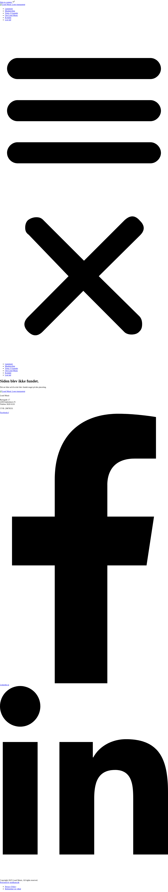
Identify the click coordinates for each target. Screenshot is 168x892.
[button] (84, 192)
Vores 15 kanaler (11, 13)
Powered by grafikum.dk (9, 882)
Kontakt (8, 18)
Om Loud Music (11, 15)
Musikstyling (10, 11)
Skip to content (6, 2)
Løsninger (9, 9)
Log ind (8, 20)
